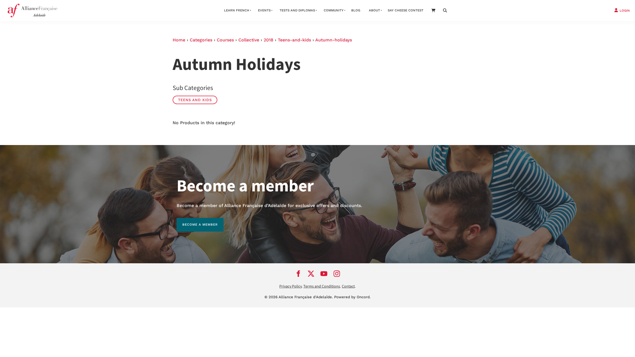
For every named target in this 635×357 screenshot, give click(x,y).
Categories (201, 39)
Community (334, 10)
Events (264, 10)
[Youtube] (324, 273)
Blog (355, 10)
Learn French (236, 10)
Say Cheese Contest (405, 10)
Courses (225, 39)
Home (179, 39)
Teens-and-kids (294, 39)
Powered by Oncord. (352, 297)
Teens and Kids (195, 100)
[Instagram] (337, 273)
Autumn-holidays (333, 39)
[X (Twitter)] (311, 273)
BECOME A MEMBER (194, 221)
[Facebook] (298, 273)
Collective (248, 39)
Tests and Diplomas (297, 10)
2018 (268, 39)
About (374, 10)
